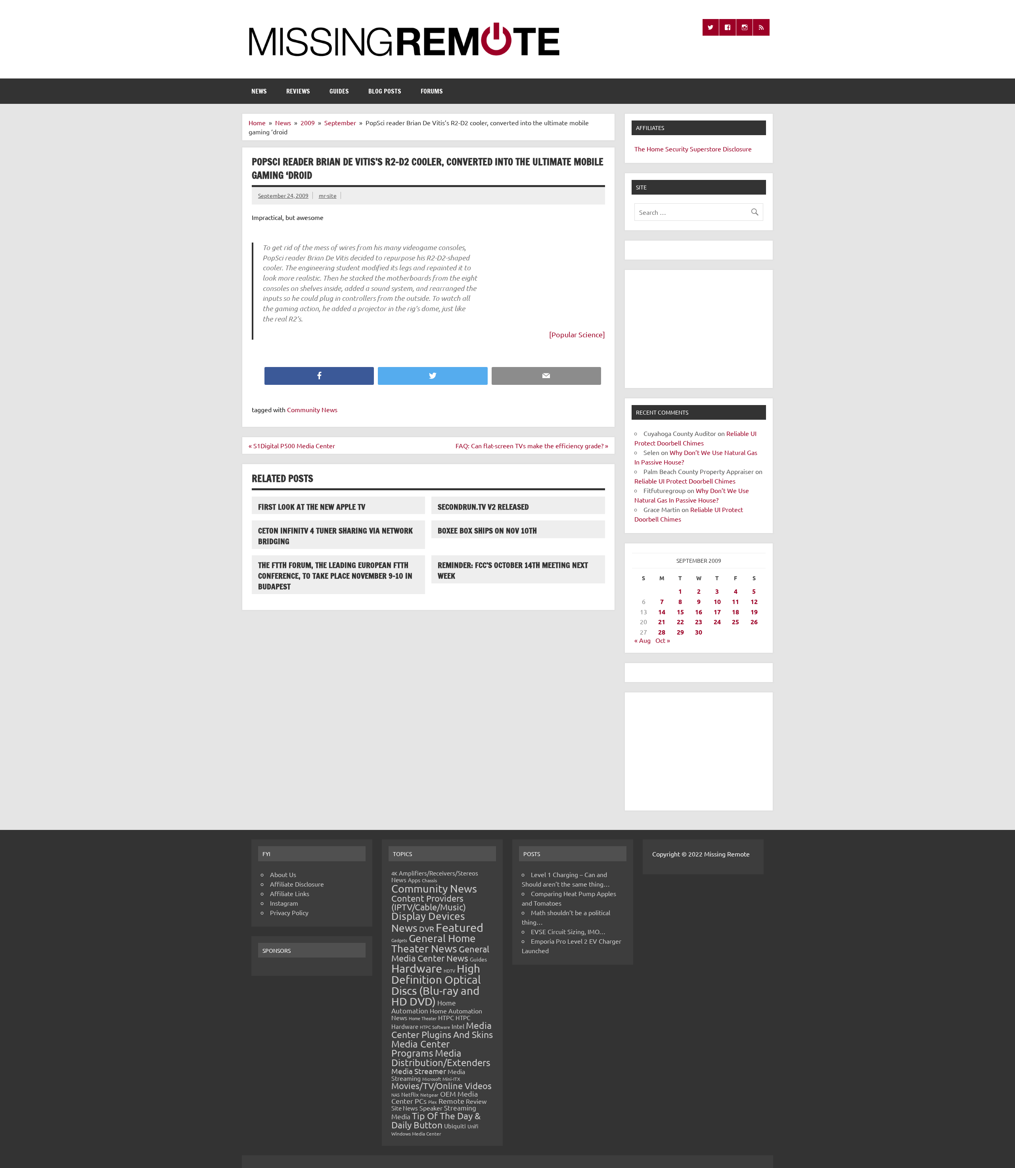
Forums (432, 91)
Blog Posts (384, 91)
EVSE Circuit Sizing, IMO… (568, 931)
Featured (459, 927)
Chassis (429, 880)
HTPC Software (435, 1027)
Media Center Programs (420, 1048)
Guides (339, 91)
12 (754, 601)
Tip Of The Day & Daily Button (436, 1120)
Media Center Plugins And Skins (442, 1029)
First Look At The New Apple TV (311, 506)
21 (661, 621)
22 (680, 621)
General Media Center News (440, 953)
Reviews (298, 91)
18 (735, 612)
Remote (451, 1101)
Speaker (430, 1108)
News (259, 91)
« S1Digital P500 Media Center (292, 445)
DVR (426, 928)
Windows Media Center (416, 1133)
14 (661, 612)
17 (717, 612)
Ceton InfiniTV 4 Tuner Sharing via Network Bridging (335, 536)
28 (661, 632)
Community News (312, 409)
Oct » (662, 640)
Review (476, 1101)
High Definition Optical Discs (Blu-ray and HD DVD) (436, 985)
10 (717, 601)
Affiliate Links (289, 893)
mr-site (328, 195)
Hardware (416, 968)
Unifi (472, 1126)
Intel (458, 1026)
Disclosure (737, 149)
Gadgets (399, 940)
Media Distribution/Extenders (440, 1057)
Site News (404, 1108)
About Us (283, 874)
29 (680, 632)
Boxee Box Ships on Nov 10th (487, 530)
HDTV (449, 970)
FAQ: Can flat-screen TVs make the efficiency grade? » (532, 445)
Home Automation (423, 1006)
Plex (432, 1102)
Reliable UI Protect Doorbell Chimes (684, 481)
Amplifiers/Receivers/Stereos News (434, 876)
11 (735, 601)
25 (735, 621)
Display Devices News (428, 922)
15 (680, 612)
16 (698, 612)
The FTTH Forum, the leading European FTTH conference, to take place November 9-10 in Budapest (335, 576)
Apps (414, 879)
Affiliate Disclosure (297, 884)
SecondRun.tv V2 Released (483, 506)
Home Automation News (436, 1014)
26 (754, 621)
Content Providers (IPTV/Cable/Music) (428, 902)
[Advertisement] (698, 329)
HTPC (446, 1017)
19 (754, 612)
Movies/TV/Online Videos (441, 1085)
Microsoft (431, 1079)
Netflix (410, 1094)
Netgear (429, 1095)
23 (698, 621)
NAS (395, 1095)
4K (394, 873)
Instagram (284, 903)
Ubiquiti (455, 1126)
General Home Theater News (433, 943)
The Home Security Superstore (677, 149)
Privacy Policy (289, 912)
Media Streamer (418, 1071)
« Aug (642, 640)
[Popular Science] (577, 334)
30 (698, 632)
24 (717, 621)
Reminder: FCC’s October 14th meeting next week (513, 570)
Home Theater (423, 1018)
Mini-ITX (451, 1079)
